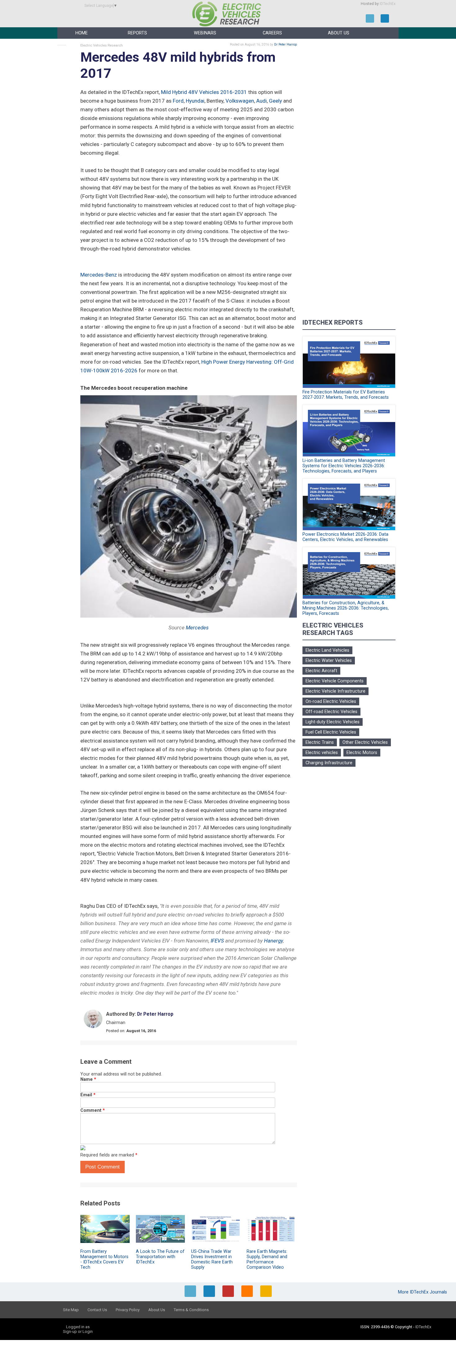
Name (88, 1079)
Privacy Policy (128, 1309)
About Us (338, 33)
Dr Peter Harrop (285, 44)
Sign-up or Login (78, 1331)
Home (81, 33)
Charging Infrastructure (329, 762)
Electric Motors (361, 752)
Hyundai (195, 101)
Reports (137, 33)
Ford (178, 101)
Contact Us (97, 1309)
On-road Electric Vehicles (331, 701)
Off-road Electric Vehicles (331, 711)
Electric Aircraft (321, 670)
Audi (261, 101)
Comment (92, 1110)
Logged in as (78, 1326)
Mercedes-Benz (98, 275)
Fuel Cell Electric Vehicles (331, 732)
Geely (275, 101)
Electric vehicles (322, 752)
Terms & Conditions (191, 1309)
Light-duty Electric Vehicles (333, 722)
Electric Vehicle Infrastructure (335, 691)
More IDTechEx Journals (423, 1292)
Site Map (71, 1309)
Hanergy (273, 941)
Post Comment (102, 1167)
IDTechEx (388, 4)
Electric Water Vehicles (329, 660)
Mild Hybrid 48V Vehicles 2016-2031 (204, 92)
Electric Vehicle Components (335, 681)
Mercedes (197, 627)
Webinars (205, 33)
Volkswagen (240, 101)
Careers (272, 33)
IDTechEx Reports (332, 322)
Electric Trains (320, 742)
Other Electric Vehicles (365, 742)
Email (88, 1095)
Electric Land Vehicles (327, 650)
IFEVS (217, 941)
